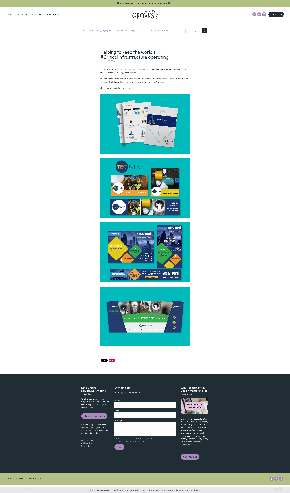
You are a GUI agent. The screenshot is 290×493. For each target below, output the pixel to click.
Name (117, 401)
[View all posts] (83, 30)
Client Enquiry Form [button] (94, 416)
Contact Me (276, 14)
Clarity (165, 30)
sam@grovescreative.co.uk (128, 392)
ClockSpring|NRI (135, 69)
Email (116, 411)
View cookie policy (193, 490)
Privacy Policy (87, 440)
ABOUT (9, 14)
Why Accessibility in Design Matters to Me (194, 389)
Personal (155, 30)
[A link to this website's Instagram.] (264, 14)
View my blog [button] (190, 456)
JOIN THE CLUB (53, 14)
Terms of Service (134, 441)
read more (187, 447)
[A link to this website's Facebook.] (254, 14)
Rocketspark (131, 30)
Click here (162, 3)
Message (118, 420)
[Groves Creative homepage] (145, 14)
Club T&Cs (85, 446)
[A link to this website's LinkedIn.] (259, 14)
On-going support (104, 30)
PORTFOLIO (37, 14)
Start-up (144, 30)
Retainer (119, 30)
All (90, 30)
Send (119, 447)
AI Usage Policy (87, 443)
